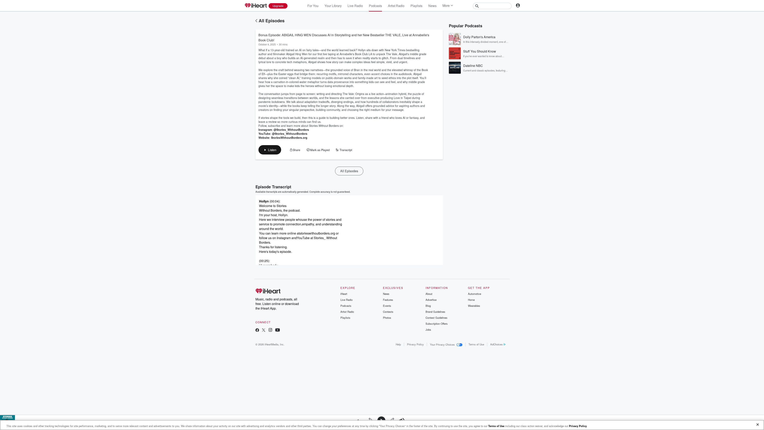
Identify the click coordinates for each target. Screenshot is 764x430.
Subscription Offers (437, 323)
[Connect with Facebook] (257, 330)
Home (471, 300)
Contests (388, 312)
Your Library (333, 5)
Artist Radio (396, 5)
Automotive (474, 294)
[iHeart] (256, 6)
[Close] (757, 424)
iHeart (343, 294)
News (432, 5)
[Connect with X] (263, 330)
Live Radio (355, 5)
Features (388, 300)
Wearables (474, 306)
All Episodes (272, 20)
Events (387, 306)
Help (398, 344)
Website (263, 138)
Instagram (265, 130)
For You (313, 5)
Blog (428, 306)
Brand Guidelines (435, 312)
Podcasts (375, 5)
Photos (387, 318)
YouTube (264, 134)
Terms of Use (476, 344)
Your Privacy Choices (442, 344)
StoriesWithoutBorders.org (289, 138)
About (429, 294)
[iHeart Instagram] (270, 330)
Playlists (416, 5)
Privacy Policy (415, 344)
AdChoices (496, 344)
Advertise (431, 300)
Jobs (428, 329)
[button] (269, 149)
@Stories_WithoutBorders (291, 130)
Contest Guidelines (436, 318)
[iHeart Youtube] (277, 330)
